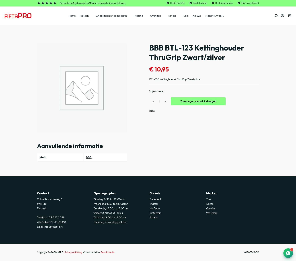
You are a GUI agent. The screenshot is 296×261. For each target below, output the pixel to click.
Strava (153, 217)
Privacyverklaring (73, 252)
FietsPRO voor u (214, 15)
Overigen (155, 15)
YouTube (155, 208)
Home (72, 15)
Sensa (210, 203)
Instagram (155, 213)
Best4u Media (108, 252)
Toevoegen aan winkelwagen (198, 101)
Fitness (172, 15)
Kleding (138, 15)
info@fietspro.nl (53, 226)
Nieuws (197, 15)
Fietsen (84, 15)
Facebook (156, 199)
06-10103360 (58, 222)
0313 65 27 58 (56, 217)
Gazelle (210, 208)
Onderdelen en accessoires (111, 15)
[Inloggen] (282, 15)
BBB (152, 110)
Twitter (154, 203)
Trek (208, 199)
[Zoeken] (276, 15)
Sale (186, 15)
